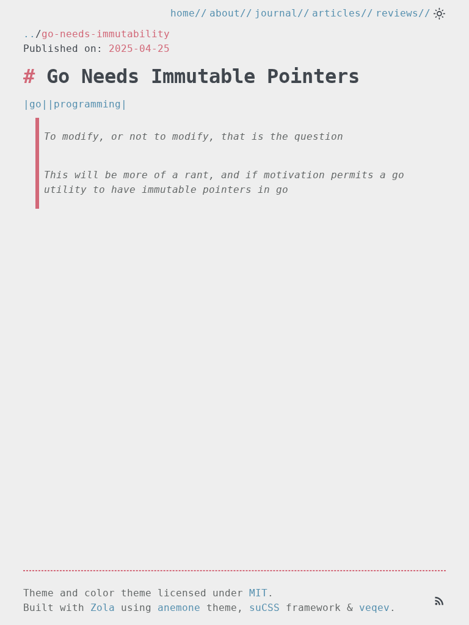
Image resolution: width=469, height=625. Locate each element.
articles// (342, 13)
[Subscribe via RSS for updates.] (439, 600)
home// (188, 13)
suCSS (264, 607)
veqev (374, 607)
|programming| (87, 104)
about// (230, 13)
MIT (258, 593)
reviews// (403, 13)
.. (29, 34)
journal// (282, 13)
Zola (102, 607)
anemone (179, 607)
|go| (35, 104)
